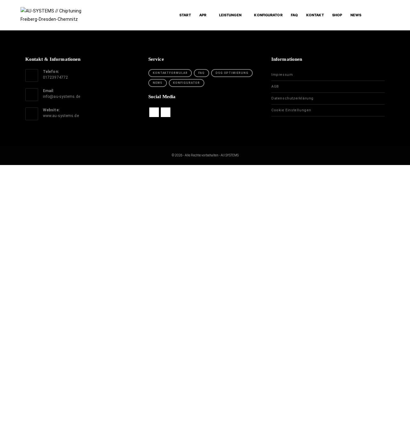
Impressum (282, 75)
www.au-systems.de (61, 116)
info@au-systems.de (61, 96)
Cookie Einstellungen (291, 110)
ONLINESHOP (149, 245)
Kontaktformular (170, 73)
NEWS (157, 82)
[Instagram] (165, 112)
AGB (275, 86)
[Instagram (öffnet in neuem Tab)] (386, 15)
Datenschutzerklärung (292, 98)
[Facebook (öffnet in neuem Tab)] (374, 15)
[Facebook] (154, 112)
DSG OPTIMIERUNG (232, 73)
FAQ (201, 73)
